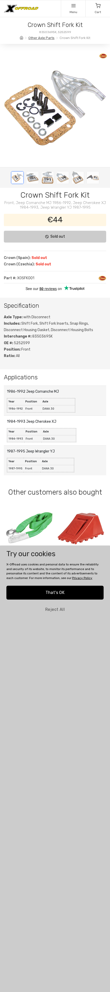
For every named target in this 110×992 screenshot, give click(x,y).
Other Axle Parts (41, 38)
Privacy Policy (82, 578)
